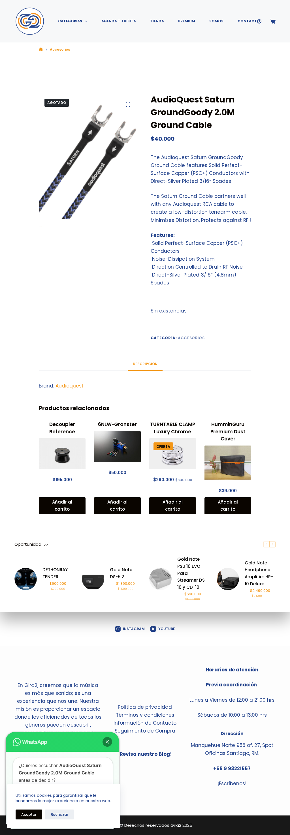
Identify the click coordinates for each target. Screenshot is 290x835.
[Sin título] (41, 49)
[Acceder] (259, 21)
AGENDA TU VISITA (118, 21)
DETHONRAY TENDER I (55, 573)
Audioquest (70, 385)
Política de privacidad (145, 707)
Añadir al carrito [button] (62, 505)
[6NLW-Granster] (117, 446)
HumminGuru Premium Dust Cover (228, 431)
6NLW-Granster (117, 424)
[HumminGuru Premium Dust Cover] (227, 463)
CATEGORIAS (70, 21)
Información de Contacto (145, 723)
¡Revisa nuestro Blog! (145, 754)
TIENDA (157, 21)
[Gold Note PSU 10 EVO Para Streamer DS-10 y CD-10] (160, 579)
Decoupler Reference (62, 428)
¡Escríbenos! (232, 783)
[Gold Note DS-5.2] (93, 579)
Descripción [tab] (145, 363)
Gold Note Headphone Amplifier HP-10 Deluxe (259, 573)
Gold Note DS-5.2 (121, 573)
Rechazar (59, 814)
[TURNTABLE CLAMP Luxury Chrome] (172, 453)
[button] (107, 742)
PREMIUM (186, 21)
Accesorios (191, 338)
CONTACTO (249, 21)
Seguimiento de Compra (145, 730)
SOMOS (216, 21)
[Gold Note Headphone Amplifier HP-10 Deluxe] (228, 579)
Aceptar (29, 814)
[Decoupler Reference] (62, 453)
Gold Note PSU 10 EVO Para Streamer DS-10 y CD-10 (192, 573)
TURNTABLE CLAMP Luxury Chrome (172, 428)
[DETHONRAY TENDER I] (25, 579)
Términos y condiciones (145, 715)
